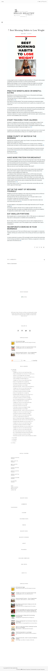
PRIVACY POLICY (14, 488)
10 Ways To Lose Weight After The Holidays (21, 375)
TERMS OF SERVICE (14, 487)
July (14, 370)
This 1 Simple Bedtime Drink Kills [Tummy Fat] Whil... (23, 432)
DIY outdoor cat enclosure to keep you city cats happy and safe (26, 604)
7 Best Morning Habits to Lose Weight (20, 385)
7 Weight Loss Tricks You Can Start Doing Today (26, 347)
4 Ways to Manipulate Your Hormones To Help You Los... (24, 373)
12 (31, 127)
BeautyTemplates (27, 669)
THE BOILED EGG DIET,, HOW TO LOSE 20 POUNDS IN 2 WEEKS (26, 638)
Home (3, 1)
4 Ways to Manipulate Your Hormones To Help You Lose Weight (26, 621)
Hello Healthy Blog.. (14, 667)
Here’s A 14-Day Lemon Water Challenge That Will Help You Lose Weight (26, 627)
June (14, 437)
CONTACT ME (13, 489)
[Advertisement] (24, 655)
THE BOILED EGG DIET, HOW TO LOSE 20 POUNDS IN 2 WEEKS (24, 435)
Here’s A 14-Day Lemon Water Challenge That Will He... (23, 418)
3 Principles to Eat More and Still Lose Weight (21, 383)
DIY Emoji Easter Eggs (20, 341)
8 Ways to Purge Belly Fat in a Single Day (21, 381)
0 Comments (29, 33)
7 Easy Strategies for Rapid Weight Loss (20, 378)
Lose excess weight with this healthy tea (21, 416)
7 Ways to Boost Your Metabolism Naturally (21, 389)
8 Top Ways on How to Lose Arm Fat (20, 405)
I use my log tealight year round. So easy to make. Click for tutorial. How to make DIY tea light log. (26, 610)
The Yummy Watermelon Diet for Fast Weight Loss (22, 430)
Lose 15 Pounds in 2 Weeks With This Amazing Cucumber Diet (25, 616)
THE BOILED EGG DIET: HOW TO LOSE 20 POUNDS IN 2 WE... (24, 419)
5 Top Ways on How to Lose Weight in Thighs (21, 407)
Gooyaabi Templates (41, 669)
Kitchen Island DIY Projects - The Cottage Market (26, 352)
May (14, 439)
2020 (13, 369)
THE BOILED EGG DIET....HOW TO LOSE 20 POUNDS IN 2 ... (24, 386)
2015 (13, 442)
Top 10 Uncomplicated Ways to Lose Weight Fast (22, 399)
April (14, 440)
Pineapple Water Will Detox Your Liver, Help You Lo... (23, 394)
